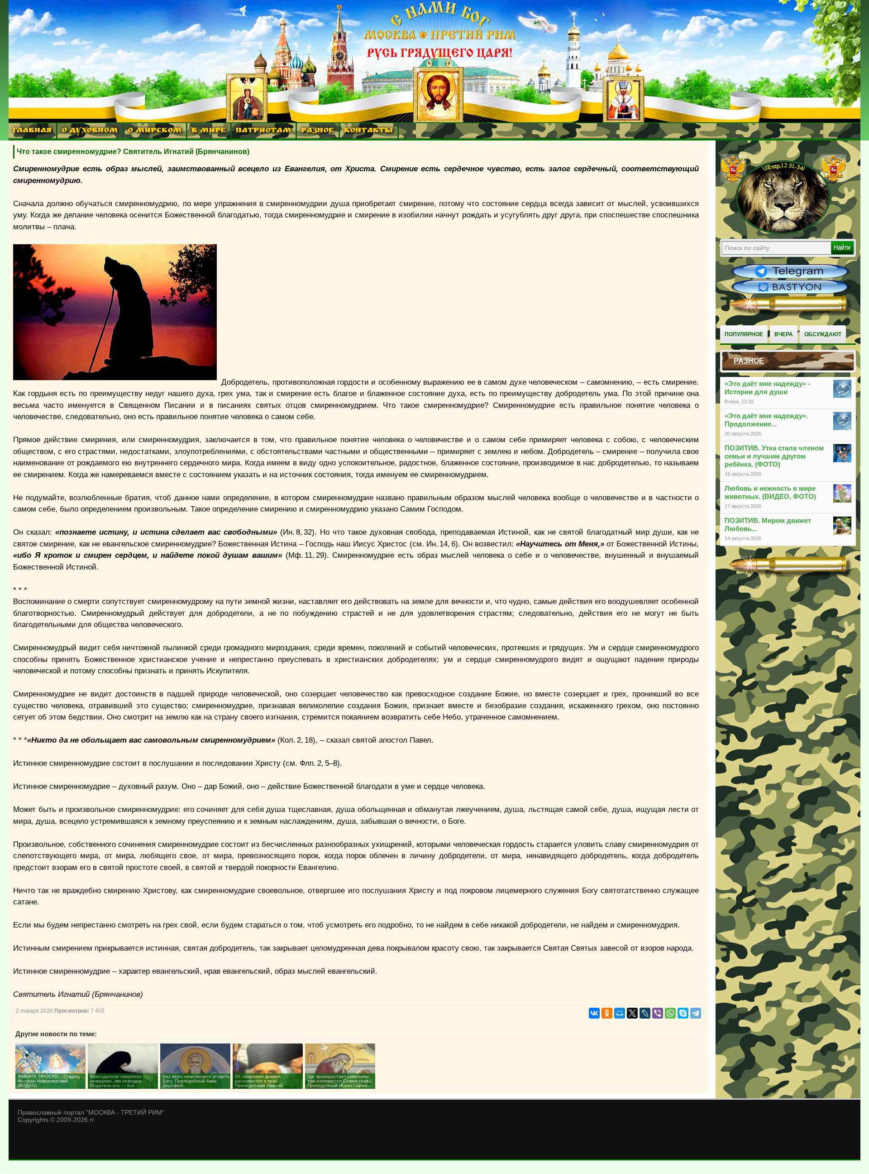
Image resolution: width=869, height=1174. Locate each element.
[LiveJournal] (645, 1013)
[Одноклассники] (607, 1013)
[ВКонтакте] (594, 1013)
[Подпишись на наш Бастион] (790, 293)
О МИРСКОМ (154, 131)
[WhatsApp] (670, 1013)
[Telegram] (695, 1013)
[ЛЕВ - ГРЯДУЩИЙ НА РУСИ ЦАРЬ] (783, 232)
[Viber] (657, 1013)
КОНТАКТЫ (368, 131)
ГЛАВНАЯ (32, 131)
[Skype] (683, 1013)
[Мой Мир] (619, 1013)
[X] (632, 1013)
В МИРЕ (208, 131)
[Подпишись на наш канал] (790, 277)
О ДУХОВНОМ (90, 131)
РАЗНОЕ (317, 131)
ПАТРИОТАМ (263, 131)
